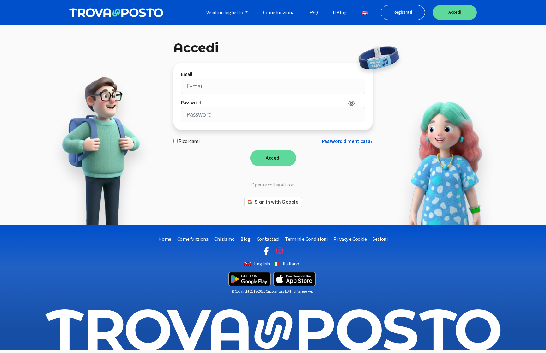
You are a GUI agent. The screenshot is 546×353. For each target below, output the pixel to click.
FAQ (313, 12)
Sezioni (380, 239)
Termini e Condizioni (306, 239)
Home (164, 239)
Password (191, 102)
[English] (365, 12)
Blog (245, 239)
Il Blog (340, 12)
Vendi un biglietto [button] (225, 12)
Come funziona (278, 12)
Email (186, 74)
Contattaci (268, 239)
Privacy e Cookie (350, 239)
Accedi (454, 12)
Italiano (291, 263)
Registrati (402, 12)
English (262, 263)
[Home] (116, 12)
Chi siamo (224, 239)
